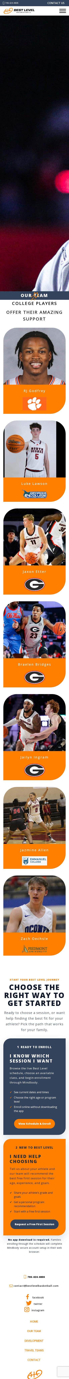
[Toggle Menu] (62, 11)
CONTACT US (55, 3)
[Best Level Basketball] (19, 11)
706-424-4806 (11, 3)
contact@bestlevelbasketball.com (36, 1285)
